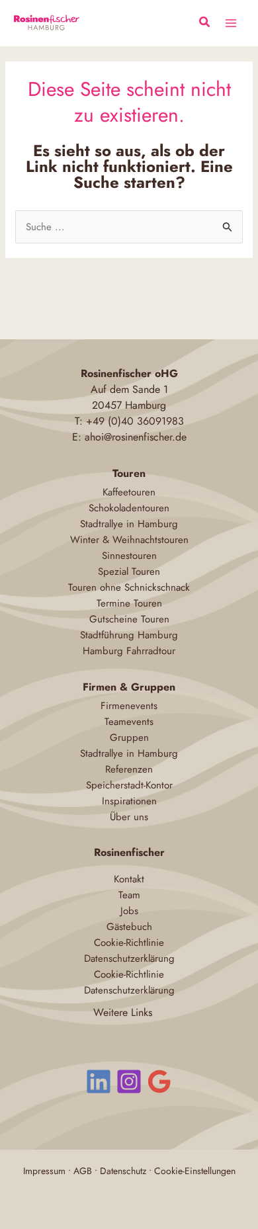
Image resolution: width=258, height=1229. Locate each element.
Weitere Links (122, 1012)
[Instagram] (129, 1081)
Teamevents (129, 721)
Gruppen (129, 737)
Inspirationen (129, 801)
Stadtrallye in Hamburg (129, 524)
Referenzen (129, 769)
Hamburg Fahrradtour (129, 651)
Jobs (129, 911)
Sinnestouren (129, 555)
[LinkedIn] (98, 1081)
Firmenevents (129, 706)
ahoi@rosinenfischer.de (136, 437)
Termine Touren (129, 603)
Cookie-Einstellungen (195, 1170)
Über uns (129, 817)
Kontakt (129, 879)
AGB (82, 1170)
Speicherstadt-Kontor (129, 785)
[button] (205, 23)
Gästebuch (129, 926)
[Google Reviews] (159, 1081)
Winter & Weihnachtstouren (129, 539)
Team (129, 895)
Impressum (44, 1170)
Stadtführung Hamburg (129, 635)
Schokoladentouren (129, 508)
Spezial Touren (129, 571)
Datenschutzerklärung (129, 958)
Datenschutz (123, 1170)
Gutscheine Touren (129, 619)
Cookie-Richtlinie (129, 942)
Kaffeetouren (129, 492)
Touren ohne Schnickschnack (129, 587)
